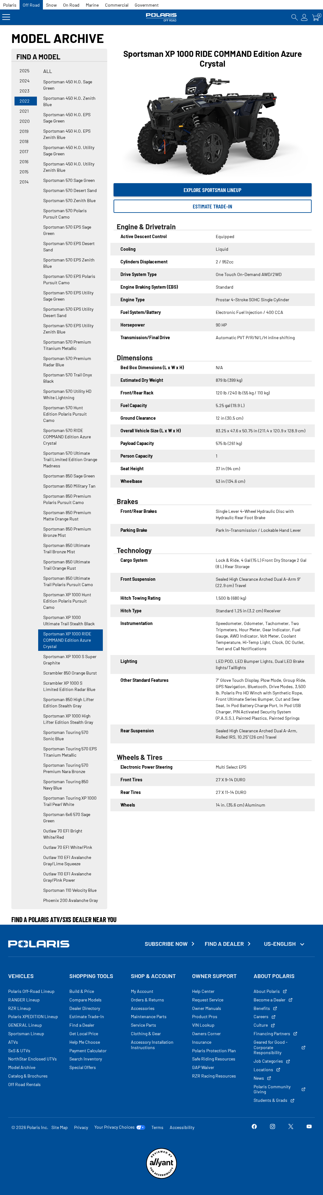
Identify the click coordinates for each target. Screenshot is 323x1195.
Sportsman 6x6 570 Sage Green (66, 817)
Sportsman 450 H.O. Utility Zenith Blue (68, 167)
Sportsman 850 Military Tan (69, 486)
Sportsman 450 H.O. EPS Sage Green (67, 117)
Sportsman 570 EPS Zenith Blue (69, 263)
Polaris (9, 5)
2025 (24, 70)
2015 (24, 171)
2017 (24, 151)
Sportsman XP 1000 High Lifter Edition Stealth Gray (68, 719)
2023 (24, 90)
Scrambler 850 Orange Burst (70, 673)
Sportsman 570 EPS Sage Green (67, 230)
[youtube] (309, 1127)
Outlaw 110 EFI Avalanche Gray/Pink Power (67, 877)
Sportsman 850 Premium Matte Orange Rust (67, 515)
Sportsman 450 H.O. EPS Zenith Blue (67, 134)
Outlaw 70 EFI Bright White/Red (62, 834)
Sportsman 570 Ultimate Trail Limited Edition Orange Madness (70, 459)
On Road (71, 5)
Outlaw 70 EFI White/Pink (67, 847)
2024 (25, 80)
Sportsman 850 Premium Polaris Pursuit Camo (67, 499)
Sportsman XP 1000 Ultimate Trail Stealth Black (69, 620)
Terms (157, 1127)
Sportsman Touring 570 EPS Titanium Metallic (70, 752)
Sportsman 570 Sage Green (69, 180)
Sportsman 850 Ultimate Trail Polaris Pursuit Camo (68, 581)
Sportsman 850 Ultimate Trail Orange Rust (66, 565)
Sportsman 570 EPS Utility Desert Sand (68, 312)
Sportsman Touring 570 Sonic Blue (65, 735)
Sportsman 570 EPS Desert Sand (69, 246)
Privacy (81, 1127)
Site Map (59, 1127)
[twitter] (290, 1127)
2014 (24, 181)
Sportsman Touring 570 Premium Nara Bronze (65, 768)
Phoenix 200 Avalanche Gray (70, 900)
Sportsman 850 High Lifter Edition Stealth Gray (68, 702)
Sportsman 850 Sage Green (69, 475)
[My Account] (304, 17)
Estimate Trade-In (212, 206)
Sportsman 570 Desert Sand (70, 190)
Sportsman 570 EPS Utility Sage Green (68, 296)
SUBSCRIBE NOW (166, 943)
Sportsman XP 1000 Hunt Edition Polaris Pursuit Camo (67, 601)
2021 (24, 111)
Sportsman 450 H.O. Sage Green (67, 85)
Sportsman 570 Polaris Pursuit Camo (65, 213)
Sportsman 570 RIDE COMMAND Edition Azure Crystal (67, 437)
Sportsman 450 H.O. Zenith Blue (69, 101)
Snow (51, 5)
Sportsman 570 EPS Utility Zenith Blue (68, 328)
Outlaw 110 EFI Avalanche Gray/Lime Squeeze (67, 860)
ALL (47, 71)
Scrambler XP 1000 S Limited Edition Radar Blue (69, 686)
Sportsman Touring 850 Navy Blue (65, 784)
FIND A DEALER (224, 943)
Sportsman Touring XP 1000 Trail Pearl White (70, 801)
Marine (92, 5)
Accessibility (182, 1127)
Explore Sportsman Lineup (212, 189)
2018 (24, 141)
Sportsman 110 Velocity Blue (70, 890)
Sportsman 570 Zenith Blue (69, 200)
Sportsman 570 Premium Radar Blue (67, 361)
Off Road (31, 5)
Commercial (116, 5)
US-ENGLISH (280, 943)
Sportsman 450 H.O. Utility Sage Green (68, 150)
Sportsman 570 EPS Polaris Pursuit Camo (69, 279)
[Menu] (6, 17)
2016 (24, 161)
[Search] (294, 17)
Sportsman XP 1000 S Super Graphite (70, 659)
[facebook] (254, 1127)
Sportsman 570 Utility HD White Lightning (67, 394)
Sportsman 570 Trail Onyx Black (67, 378)
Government (147, 5)
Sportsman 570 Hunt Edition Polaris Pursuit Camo (65, 414)
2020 (25, 121)
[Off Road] (161, 17)
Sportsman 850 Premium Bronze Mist (67, 532)
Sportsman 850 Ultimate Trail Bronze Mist (66, 548)
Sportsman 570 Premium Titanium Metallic (67, 345)
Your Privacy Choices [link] (114, 1127)
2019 (24, 131)
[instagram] (272, 1127)
